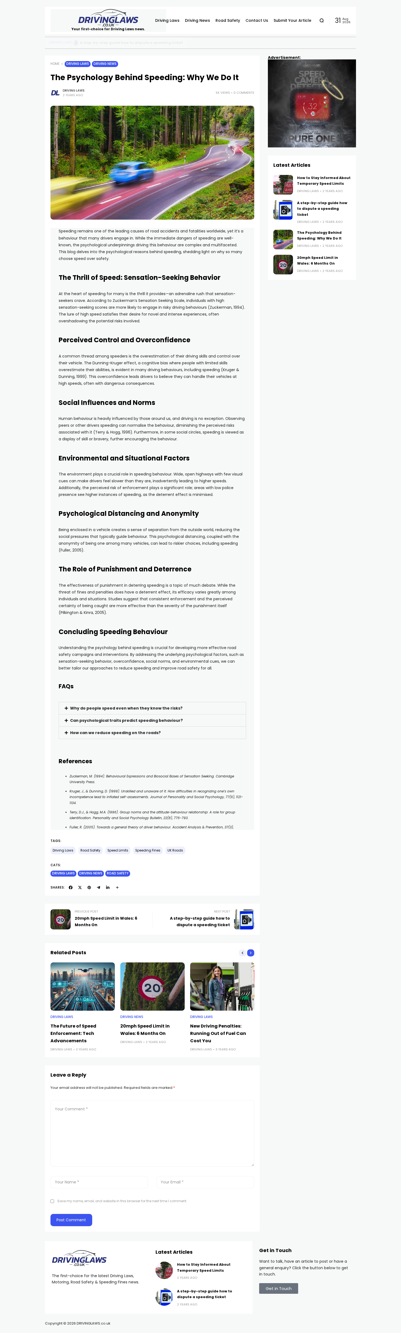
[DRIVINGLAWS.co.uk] (108, 17)
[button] (152, 708)
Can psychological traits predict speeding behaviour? (126, 720)
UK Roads (175, 850)
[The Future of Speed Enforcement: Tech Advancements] (82, 986)
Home (54, 64)
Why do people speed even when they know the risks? (126, 708)
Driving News (105, 64)
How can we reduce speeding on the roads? (115, 732)
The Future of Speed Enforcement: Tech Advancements (73, 1033)
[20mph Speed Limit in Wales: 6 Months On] (152, 986)
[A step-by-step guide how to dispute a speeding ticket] (283, 210)
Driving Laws (77, 64)
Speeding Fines (147, 850)
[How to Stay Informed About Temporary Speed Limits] (74, 43)
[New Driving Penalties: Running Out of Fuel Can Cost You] (222, 986)
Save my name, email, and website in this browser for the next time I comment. (122, 1201)
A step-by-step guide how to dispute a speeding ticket (322, 209)
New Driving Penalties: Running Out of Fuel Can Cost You (218, 1033)
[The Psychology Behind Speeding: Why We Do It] (283, 239)
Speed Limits (117, 850)
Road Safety (60, 42)
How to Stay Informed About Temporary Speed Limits (129, 42)
